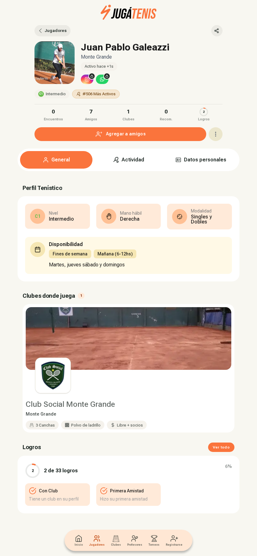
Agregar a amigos (126, 133)
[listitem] (53, 114)
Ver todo (221, 447)
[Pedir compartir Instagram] (87, 79)
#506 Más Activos (99, 94)
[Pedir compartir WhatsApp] (102, 79)
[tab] (56, 160)
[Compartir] (217, 30)
